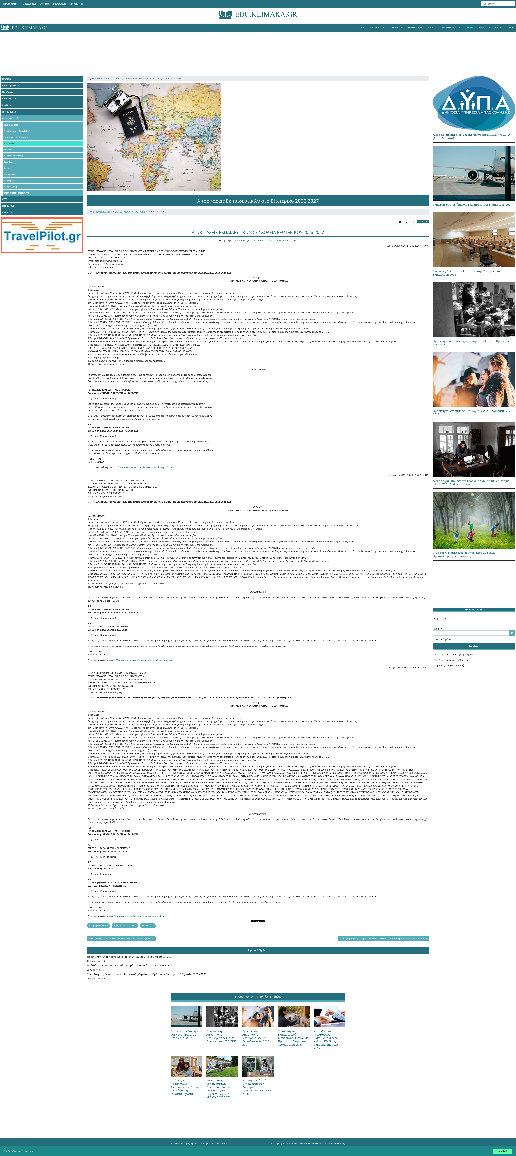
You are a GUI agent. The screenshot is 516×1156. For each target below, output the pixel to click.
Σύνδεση (474, 646)
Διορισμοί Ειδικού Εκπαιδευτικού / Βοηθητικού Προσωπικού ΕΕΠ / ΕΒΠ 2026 (257, 1087)
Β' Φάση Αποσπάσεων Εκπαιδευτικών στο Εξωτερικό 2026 (144, 659)
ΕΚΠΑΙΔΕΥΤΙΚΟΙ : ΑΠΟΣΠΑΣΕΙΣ (130, 211)
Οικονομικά (9, 174)
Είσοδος (225, 1143)
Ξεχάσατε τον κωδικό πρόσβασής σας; (455, 654)
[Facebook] (400, 221)
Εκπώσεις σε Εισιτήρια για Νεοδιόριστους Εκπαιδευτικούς (471, 204)
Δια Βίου (432, 27)
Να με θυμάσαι (444, 639)
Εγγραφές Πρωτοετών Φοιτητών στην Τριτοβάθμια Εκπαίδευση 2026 (466, 272)
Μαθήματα (398, 27)
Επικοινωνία (59, 3)
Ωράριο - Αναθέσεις (13, 155)
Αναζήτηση (204, 1143)
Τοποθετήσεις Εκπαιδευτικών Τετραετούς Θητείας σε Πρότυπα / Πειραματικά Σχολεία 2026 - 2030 (146, 974)
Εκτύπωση (422, 221)
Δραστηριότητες (379, 27)
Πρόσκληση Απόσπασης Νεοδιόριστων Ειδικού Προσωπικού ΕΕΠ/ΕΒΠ (130, 957)
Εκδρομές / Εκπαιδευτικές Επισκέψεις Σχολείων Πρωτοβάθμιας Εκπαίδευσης (464, 554)
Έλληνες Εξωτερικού (98, 925)
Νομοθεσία (494, 27)
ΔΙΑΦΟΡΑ (7, 212)
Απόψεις (44, 3)
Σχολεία (361, 27)
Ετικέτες (215, 1143)
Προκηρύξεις (10, 180)
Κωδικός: (437, 628)
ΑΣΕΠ (481, 27)
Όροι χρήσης (190, 1143)
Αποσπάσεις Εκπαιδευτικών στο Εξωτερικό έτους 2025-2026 (265, 240)
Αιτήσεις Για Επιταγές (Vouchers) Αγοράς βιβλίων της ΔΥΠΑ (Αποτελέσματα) (471, 136)
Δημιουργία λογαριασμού (448, 665)
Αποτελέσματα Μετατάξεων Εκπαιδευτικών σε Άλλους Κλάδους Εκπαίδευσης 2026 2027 (326, 1039)
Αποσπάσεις (10, 143)
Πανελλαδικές (416, 27)
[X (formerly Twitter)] (413, 221)
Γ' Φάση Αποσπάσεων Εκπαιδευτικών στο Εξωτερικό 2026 (143, 467)
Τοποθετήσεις (10, 162)
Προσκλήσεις (10, 186)
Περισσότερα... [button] (31, 1151)
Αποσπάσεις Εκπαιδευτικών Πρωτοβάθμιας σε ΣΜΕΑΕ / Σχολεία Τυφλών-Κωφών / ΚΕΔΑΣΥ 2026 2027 (218, 1088)
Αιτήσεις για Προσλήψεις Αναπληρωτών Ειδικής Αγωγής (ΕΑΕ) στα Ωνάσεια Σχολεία (185, 1087)
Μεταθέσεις (9, 149)
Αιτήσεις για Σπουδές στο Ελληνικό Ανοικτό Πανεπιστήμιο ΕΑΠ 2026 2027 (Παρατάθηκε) (471, 482)
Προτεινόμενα (29, 3)
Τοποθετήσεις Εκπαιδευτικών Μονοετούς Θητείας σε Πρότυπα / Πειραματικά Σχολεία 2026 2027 (293, 1037)
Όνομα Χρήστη (440, 618)
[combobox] (498, 3)
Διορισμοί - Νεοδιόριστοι (16, 137)
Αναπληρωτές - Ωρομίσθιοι (17, 131)
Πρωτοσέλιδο (10, 3)
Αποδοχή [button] (503, 1151)
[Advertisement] (252, 50)
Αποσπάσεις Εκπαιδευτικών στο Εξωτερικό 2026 (139, 915)
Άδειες (7, 168)
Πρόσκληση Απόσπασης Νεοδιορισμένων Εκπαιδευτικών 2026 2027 (128, 965)
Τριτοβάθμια (447, 27)
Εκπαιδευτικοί (467, 27)
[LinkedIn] (406, 221)
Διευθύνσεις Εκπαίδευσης (16, 193)
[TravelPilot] (42, 235)
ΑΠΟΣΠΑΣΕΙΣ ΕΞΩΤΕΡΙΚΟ (125, 925)
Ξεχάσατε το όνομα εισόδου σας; (452, 660)
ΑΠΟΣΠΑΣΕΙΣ (148, 925)
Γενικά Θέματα (11, 125)
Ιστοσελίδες (76, 3)
